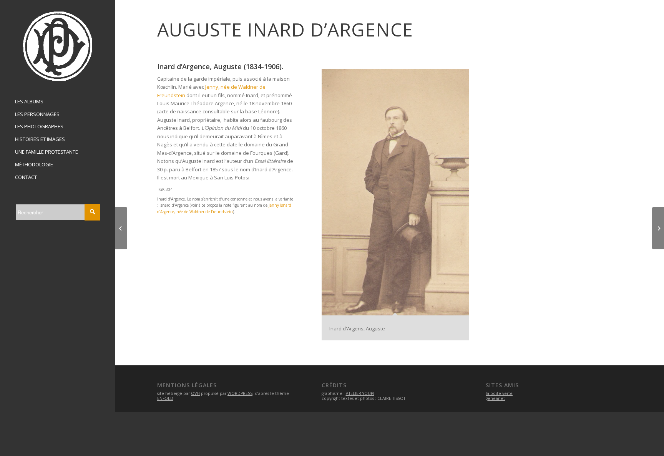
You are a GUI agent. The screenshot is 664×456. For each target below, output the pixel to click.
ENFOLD (165, 398)
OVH (195, 393)
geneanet (495, 398)
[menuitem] (57, 101)
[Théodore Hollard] (121, 228)
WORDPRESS (239, 393)
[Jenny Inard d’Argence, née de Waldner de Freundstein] (658, 228)
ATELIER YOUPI (360, 393)
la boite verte (499, 393)
